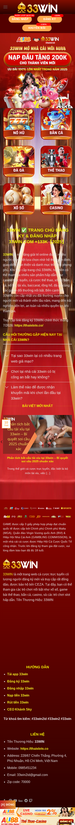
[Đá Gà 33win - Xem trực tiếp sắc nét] (19, 161)
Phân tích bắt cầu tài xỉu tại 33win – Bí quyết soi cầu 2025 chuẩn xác (37, 459)
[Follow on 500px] (20, 801)
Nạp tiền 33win (18, 695)
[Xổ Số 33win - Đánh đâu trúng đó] (19, 199)
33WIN (8, 574)
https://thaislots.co (34, 748)
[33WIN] (38, 7)
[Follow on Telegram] (26, 801)
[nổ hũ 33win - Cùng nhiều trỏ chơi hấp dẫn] (19, 124)
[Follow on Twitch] (30, 801)
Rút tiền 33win (18, 702)
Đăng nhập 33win (20, 688)
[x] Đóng (8, 804)
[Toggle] (7, 356)
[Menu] (5, 7)
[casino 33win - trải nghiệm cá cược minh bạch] (56, 199)
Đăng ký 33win (18, 681)
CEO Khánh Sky (19, 709)
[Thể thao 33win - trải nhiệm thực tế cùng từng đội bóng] (56, 161)
